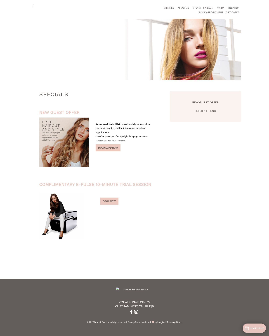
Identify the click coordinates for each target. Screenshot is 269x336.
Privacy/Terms (134, 322)
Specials (208, 8)
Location (233, 8)
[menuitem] (169, 8)
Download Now (108, 147)
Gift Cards (232, 12)
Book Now (109, 201)
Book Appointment (211, 12)
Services (169, 8)
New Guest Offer (205, 102)
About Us (183, 8)
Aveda (220, 8)
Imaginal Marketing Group (169, 322)
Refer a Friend (205, 111)
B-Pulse (197, 8)
